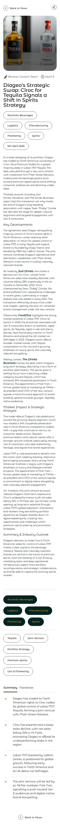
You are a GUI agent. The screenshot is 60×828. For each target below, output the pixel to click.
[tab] (10, 688)
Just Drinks (25, 271)
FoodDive (24, 315)
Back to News (18, 8)
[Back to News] (5, 8)
